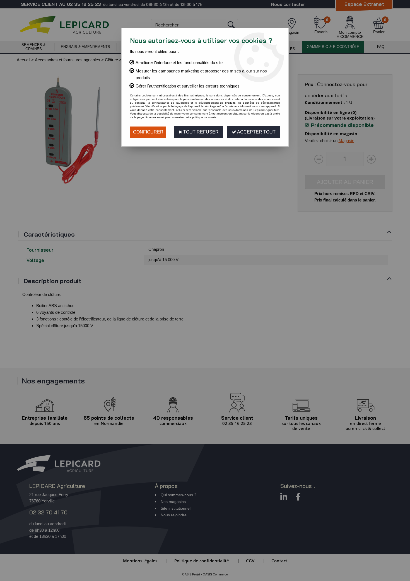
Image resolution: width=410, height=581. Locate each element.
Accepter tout (256, 132)
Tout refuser (200, 132)
